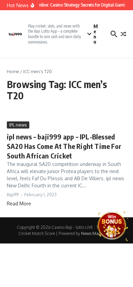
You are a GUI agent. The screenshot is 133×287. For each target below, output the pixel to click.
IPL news (18, 125)
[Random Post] (123, 34)
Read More (19, 203)
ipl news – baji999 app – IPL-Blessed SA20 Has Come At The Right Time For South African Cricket (64, 146)
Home (13, 71)
